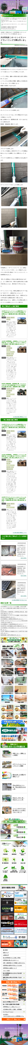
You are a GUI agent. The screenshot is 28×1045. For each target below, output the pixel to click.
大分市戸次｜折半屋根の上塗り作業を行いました (14, 626)
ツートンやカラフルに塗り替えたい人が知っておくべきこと (19, 810)
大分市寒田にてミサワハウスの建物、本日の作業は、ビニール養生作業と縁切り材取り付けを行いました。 (21, 550)
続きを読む (24, 558)
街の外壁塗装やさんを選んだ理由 (11, 957)
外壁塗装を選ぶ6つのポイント (11, 960)
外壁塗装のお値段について (10, 968)
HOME (2, 32)
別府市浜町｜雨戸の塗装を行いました (11, 635)
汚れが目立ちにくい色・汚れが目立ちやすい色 (19, 787)
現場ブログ (9, 32)
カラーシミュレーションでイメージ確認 (19, 765)
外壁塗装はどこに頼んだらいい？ (11, 1006)
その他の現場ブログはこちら (19, 600)
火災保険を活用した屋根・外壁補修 (12, 1009)
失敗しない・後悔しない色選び (19, 754)
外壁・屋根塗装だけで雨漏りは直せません (14, 963)
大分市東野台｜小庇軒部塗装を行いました (12, 624)
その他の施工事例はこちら (20, 416)
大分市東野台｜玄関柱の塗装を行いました (12, 619)
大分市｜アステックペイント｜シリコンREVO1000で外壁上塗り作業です (14, 621)
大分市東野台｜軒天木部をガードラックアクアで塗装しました (14, 628)
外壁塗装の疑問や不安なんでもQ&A (12, 965)
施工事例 (5, 950)
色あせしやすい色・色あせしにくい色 (18, 798)
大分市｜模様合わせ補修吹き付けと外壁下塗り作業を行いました (14, 632)
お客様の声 (6, 955)
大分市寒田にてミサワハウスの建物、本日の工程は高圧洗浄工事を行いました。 (14, 616)
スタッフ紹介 (6, 970)
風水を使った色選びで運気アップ (19, 775)
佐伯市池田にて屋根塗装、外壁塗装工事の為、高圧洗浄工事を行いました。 (21, 570)
